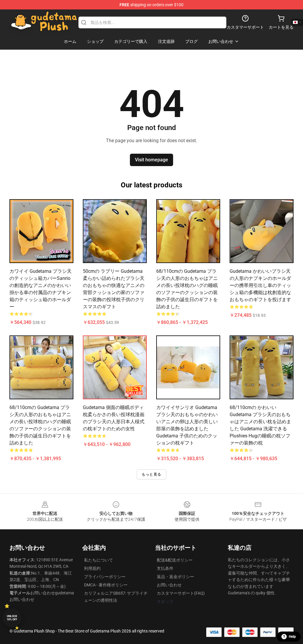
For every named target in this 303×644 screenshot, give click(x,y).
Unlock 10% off (12, 618)
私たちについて (98, 560)
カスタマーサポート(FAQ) (181, 593)
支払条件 (165, 568)
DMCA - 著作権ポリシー (106, 585)
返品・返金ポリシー (175, 576)
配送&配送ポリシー (175, 560)
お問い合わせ (169, 585)
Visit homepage (151, 160)
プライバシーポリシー (104, 576)
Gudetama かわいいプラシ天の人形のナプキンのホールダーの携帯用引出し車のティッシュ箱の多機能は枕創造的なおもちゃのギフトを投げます (260, 285)
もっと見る (151, 474)
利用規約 (92, 568)
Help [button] (292, 637)
